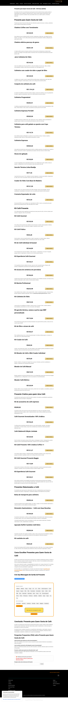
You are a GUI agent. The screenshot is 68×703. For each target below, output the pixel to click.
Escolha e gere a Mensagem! (19, 578)
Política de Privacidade (31, 698)
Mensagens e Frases (47, 3)
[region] (12, 696)
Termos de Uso (38, 698)
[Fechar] (21, 691)
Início (41, 3)
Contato (54, 685)
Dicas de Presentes (27, 3)
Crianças (21, 3)
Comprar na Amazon (49, 47)
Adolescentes (12, 3)
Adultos (17, 3)
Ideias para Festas (35, 3)
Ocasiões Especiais (55, 3)
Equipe (54, 680)
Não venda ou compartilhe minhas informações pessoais (11, 699)
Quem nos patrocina (56, 683)
